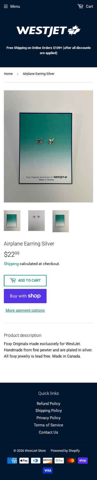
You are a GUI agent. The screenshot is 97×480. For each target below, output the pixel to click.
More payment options (25, 310)
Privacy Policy (48, 418)
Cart (89, 6)
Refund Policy (48, 403)
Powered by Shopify (65, 451)
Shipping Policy (48, 410)
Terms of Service (48, 425)
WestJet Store (35, 451)
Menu (15, 6)
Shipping (11, 263)
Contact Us (48, 432)
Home (8, 74)
